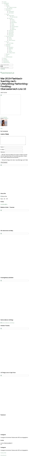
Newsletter (6, 61)
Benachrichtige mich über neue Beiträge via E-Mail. (15, 160)
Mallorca (13, 29)
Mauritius (11, 33)
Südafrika (11, 30)
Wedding (8, 44)
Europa (10, 18)
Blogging (11, 47)
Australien (11, 32)
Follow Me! (3, 452)
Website (3, 152)
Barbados (11, 34)
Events (10, 51)
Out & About (12, 40)
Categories (6, 3)
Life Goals (11, 12)
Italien (12, 28)
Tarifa (12, 25)
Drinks (10, 39)
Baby (7, 4)
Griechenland (14, 26)
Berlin (12, 19)
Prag (12, 23)
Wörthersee (14, 17)
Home (4, 1)
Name (2, 147)
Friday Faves (12, 52)
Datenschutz (6, 62)
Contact (5, 59)
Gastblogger (9, 57)
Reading (11, 48)
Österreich (11, 15)
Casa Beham (9, 8)
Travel (7, 14)
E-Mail (3, 149)
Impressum (3, 455)
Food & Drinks (9, 36)
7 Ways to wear (13, 7)
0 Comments (4, 117)
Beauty (8, 54)
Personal (8, 10)
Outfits (7, 6)
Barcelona (14, 22)
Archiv (2, 443)
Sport (7, 41)
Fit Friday (11, 43)
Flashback (11, 11)
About (4, 58)
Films (10, 50)
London (13, 21)
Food (10, 37)
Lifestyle (8, 45)
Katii (1, 128)
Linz (7, 55)
